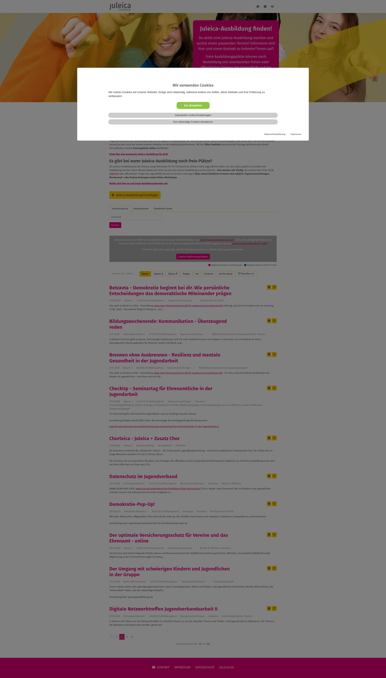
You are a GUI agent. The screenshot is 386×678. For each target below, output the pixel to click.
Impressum (296, 134)
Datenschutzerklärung (274, 134)
